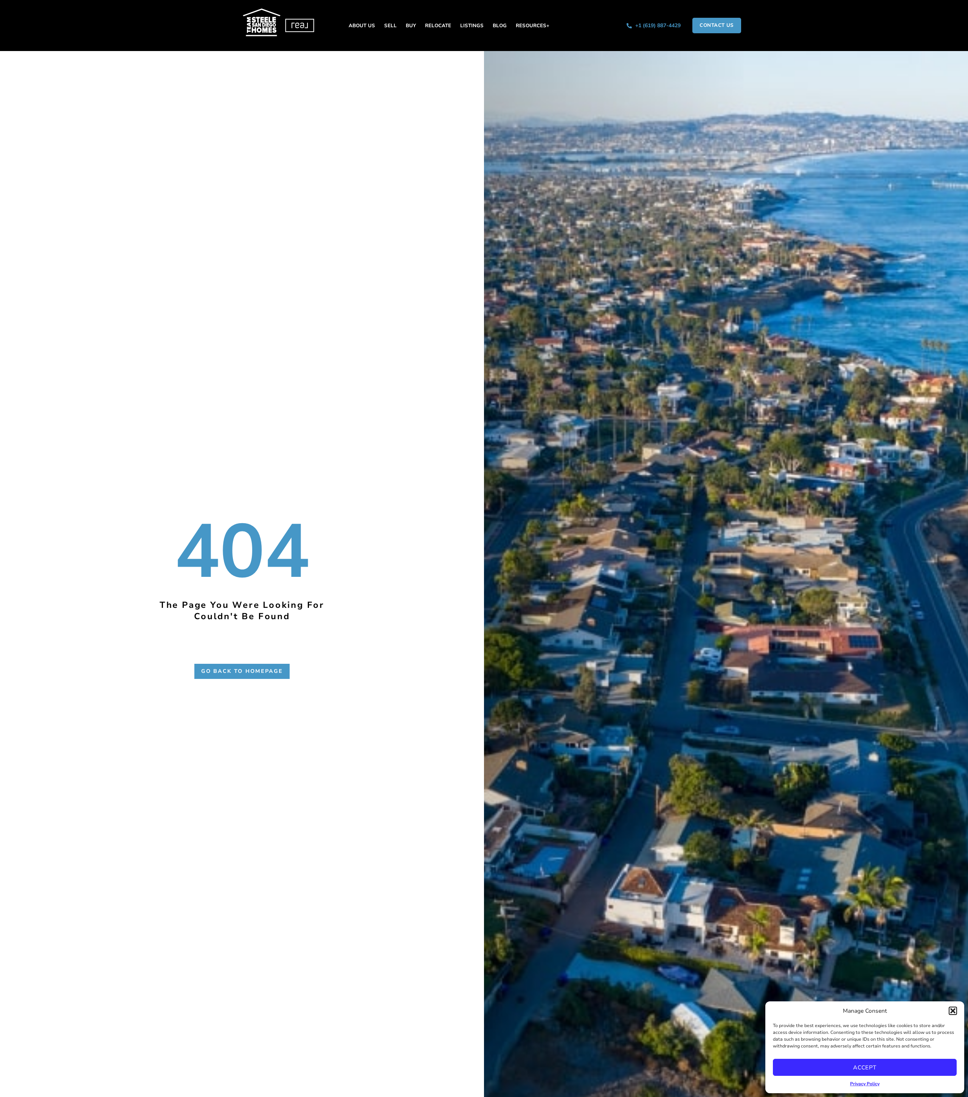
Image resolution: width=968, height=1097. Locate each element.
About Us (362, 25)
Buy (411, 25)
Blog (500, 25)
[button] (953, 1011)
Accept (864, 1067)
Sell (390, 25)
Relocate (438, 25)
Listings (472, 25)
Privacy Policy (865, 1084)
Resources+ (532, 25)
